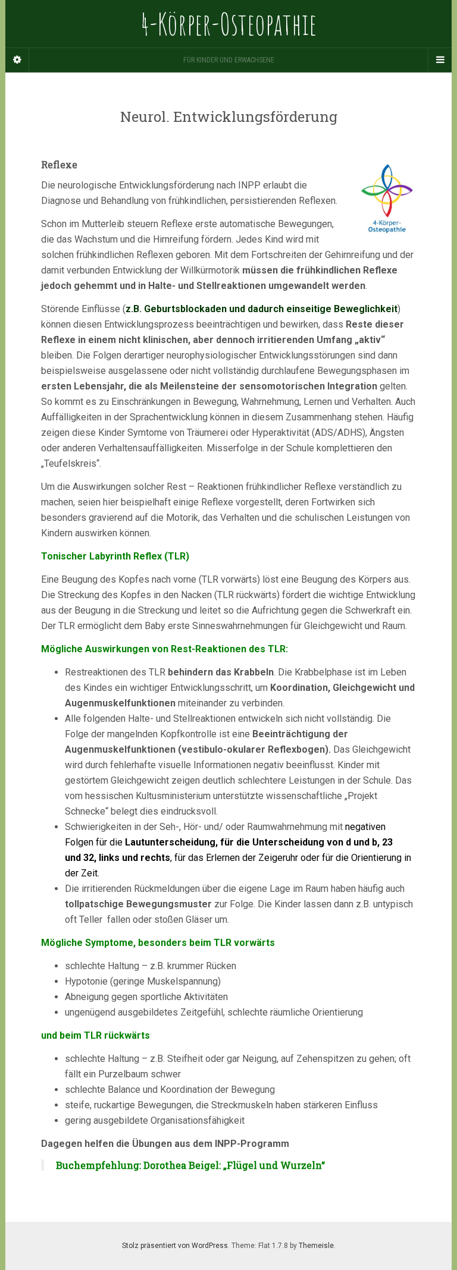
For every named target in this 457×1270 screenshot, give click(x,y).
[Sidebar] (17, 60)
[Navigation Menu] (440, 60)
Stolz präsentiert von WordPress (175, 1245)
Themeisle (316, 1245)
